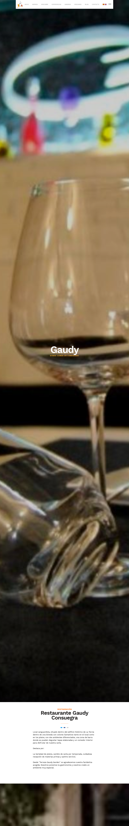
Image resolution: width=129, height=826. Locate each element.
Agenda (35, 4)
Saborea (68, 4)
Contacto (95, 4)
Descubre (44, 4)
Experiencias (56, 4)
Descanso (77, 4)
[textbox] (64, 741)
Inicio (27, 4)
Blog (86, 4)
